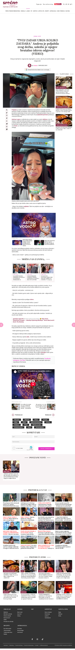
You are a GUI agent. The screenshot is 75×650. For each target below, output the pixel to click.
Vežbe (5, 619)
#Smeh (48, 422)
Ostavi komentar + (46, 448)
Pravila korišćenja (19, 645)
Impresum (6, 645)
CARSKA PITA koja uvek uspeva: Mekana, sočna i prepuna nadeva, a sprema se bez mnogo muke (64, 110)
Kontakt (36, 645)
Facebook (47, 358)
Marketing (11, 645)
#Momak (27, 419)
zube (27, 337)
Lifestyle (48, 609)
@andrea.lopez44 (18, 318)
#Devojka (16, 419)
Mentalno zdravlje (8, 614)
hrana (16, 126)
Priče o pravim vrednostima (12, 11)
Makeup (60, 614)
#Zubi (25, 424)
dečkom (45, 119)
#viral (46, 318)
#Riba (15, 422)
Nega (59, 612)
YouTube (22, 360)
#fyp (43, 318)
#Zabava (16, 424)
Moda (59, 615)
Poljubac (14, 110)
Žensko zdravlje (7, 615)
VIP (22, 571)
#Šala (24, 422)
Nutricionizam (7, 617)
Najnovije (39, 4)
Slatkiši (41, 592)
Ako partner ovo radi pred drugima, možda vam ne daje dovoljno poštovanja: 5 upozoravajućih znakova (41, 406)
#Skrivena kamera (36, 422)
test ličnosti (20, 632)
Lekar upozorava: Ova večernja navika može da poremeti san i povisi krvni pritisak (11, 597)
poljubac (26, 206)
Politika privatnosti (44, 645)
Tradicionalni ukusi (61, 107)
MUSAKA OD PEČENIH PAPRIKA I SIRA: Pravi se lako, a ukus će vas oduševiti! (64, 128)
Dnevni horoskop (48, 4)
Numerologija (20, 630)
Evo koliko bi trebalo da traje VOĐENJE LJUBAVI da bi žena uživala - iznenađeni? (26, 406)
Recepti (7, 626)
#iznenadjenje (40, 427)
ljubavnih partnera (42, 114)
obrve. (32, 299)
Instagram (16, 360)
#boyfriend (16, 320)
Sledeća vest (48, 414)
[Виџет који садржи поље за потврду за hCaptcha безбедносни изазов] (23, 448)
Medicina (6, 592)
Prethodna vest (18, 414)
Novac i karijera (48, 612)
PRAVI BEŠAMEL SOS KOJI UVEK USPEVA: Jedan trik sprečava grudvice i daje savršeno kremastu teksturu (63, 91)
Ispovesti (19, 614)
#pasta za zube (37, 424)
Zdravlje (7, 609)
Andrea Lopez (16, 119)
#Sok (29, 427)
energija (43, 352)
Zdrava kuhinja (7, 630)
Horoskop (41, 571)
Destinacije (47, 614)
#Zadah (45, 419)
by (34, 65)
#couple (22, 320)
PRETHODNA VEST (17, 402)
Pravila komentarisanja (29, 645)
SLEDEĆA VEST (50, 402)
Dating (18, 615)
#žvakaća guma (18, 427)
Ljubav (20, 609)
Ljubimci (47, 615)
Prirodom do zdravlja (8, 621)
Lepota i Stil (63, 609)
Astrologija (22, 626)
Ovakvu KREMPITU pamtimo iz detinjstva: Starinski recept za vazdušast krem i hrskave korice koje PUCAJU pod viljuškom (46, 597)
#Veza (36, 419)
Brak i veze (37, 36)
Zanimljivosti (48, 617)
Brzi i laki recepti (61, 87)
